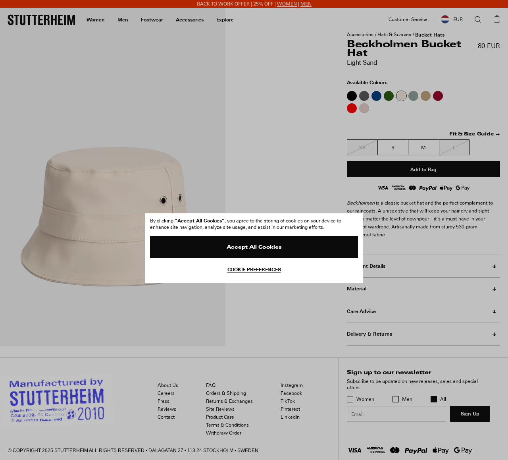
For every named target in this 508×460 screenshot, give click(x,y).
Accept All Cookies (254, 247)
